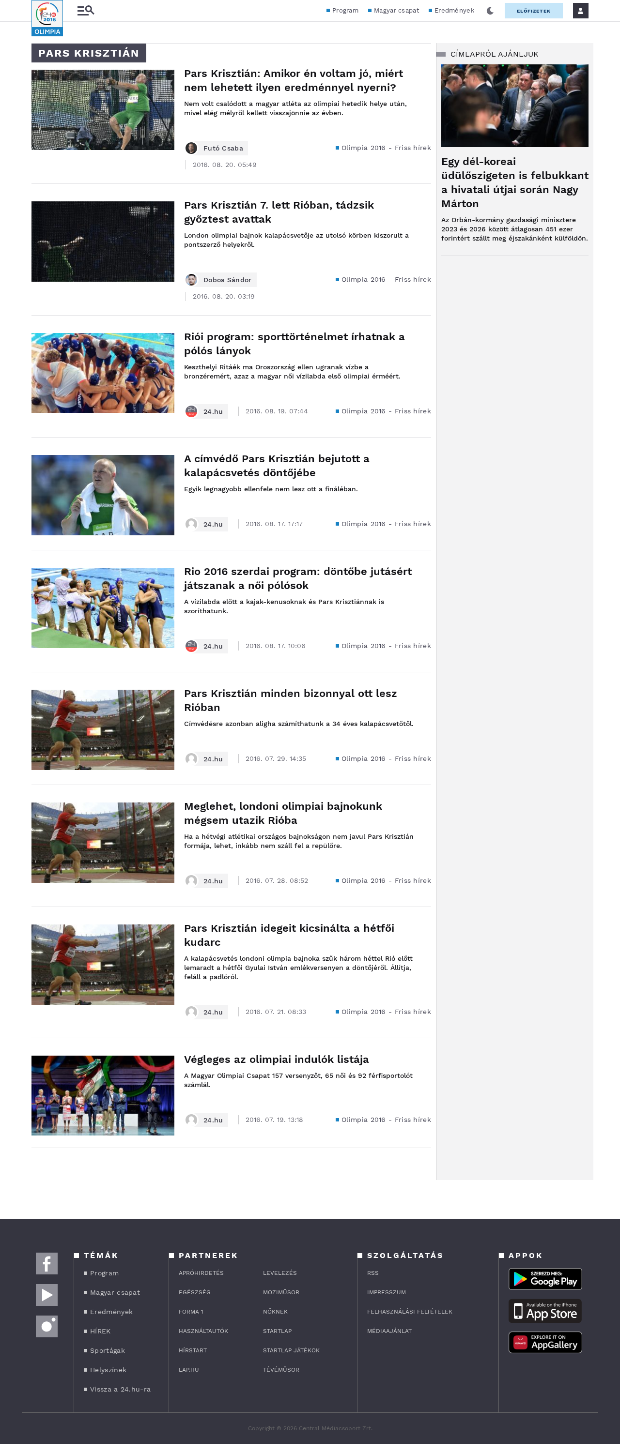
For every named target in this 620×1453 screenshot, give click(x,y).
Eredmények (454, 10)
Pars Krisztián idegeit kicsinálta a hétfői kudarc (289, 935)
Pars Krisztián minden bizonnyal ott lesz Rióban (290, 700)
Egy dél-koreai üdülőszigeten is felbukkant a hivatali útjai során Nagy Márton (515, 182)
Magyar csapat (396, 10)
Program (345, 10)
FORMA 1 (191, 1311)
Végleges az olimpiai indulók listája (276, 1059)
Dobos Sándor (227, 280)
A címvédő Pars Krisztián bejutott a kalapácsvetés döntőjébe (277, 466)
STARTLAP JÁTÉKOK (291, 1350)
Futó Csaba (223, 148)
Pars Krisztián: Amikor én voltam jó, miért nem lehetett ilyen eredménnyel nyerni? (293, 80)
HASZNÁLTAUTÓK (203, 1331)
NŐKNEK (275, 1311)
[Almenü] (86, 11)
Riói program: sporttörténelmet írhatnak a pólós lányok (294, 344)
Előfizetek (534, 11)
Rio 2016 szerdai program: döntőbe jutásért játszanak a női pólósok (298, 578)
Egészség (195, 1292)
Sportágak (107, 1350)
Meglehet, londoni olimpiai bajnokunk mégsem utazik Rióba (283, 813)
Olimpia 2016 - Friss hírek (386, 147)
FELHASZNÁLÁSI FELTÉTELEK (409, 1311)
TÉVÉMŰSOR (281, 1369)
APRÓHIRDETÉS (201, 1273)
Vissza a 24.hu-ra (120, 1389)
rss (373, 1273)
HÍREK (100, 1331)
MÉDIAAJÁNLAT (389, 1331)
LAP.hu (189, 1369)
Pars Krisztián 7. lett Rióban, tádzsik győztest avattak (279, 212)
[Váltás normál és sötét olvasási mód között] (490, 10)
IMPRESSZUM (386, 1292)
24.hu (213, 411)
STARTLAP (277, 1331)
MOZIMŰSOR (281, 1292)
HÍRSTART (193, 1350)
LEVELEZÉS (280, 1273)
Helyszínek (108, 1370)
